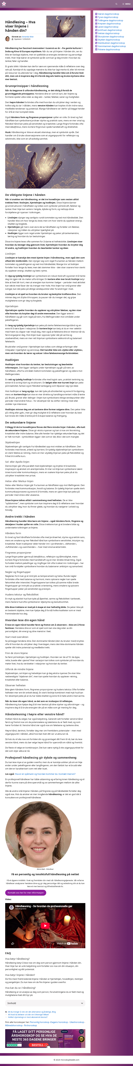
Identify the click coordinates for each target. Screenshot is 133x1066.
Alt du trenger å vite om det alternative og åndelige (29, 1012)
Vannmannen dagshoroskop (111, 46)
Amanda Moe (28, 36)
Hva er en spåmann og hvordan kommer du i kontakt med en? (45, 774)
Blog (54, 1012)
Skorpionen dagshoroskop (110, 36)
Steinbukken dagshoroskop (111, 43)
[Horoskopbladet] (3, 4)
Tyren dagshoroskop (107, 17)
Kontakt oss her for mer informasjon (26, 892)
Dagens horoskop (59, 1022)
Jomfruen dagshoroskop (109, 30)
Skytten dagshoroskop (108, 39)
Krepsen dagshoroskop (109, 23)
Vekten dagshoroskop (108, 33)
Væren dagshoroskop (108, 13)
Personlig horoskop (39, 1022)
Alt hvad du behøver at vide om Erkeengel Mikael (28, 1014)
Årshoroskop (30, 1025)
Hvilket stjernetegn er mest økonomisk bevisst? (28, 1017)
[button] (116, 4)
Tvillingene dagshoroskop (110, 20)
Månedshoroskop (14, 1025)
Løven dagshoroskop (107, 26)
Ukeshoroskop (77, 1022)
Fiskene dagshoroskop (108, 49)
